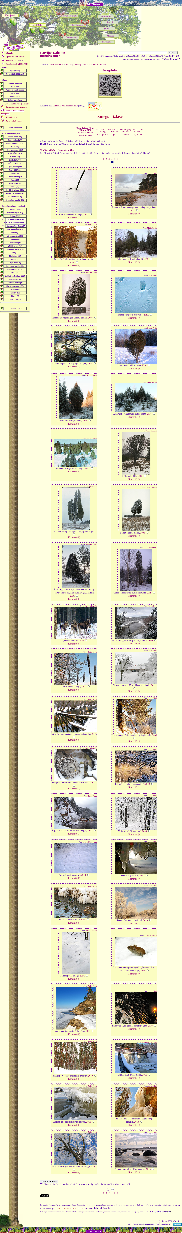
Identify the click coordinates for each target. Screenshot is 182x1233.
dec (133, 134)
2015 (146, 259)
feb (140, 134)
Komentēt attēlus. (66, 150)
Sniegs (103, 64)
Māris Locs (93, 486)
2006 (140, 476)
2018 (144, 365)
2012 (132, 210)
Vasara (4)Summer (114, 130)
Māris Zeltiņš (152, 228)
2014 (82, 975)
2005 (85, 214)
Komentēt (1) (74, 217)
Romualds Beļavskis (149, 1042)
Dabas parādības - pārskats (17, 103)
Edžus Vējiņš (152, 328)
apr (102, 134)
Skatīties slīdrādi (48, 150)
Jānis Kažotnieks (150, 548)
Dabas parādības (55, 64)
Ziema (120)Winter (136, 130)
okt (123, 134)
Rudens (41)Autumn (125, 130)
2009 (89, 363)
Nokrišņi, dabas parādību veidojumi (82, 64)
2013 (83, 875)
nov (127, 134)
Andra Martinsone (90, 842)
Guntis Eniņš (92, 438)
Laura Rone (152, 606)
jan (137, 134)
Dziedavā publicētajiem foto (65, 105)
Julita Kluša (92, 169)
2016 (84, 420)
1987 (87, 468)
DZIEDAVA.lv (95, 4)
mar (99, 134)
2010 (72, 262)
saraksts (15, 57)
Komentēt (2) (74, 366)
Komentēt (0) (134, 213)
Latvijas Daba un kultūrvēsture (52, 54)
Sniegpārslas (110, 70)
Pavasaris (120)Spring (102, 130)
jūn (114, 134)
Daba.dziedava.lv (17, 64)
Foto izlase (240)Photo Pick (85, 130)
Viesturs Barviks (91, 606)
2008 (144, 831)
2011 (153, 685)
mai (106, 134)
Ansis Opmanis (91, 273)
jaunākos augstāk (85, 135)
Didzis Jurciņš (91, 931)
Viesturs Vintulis (151, 936)
